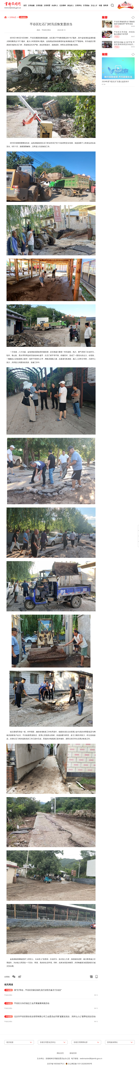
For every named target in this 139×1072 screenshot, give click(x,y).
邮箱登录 (73, 1053)
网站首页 (60, 1053)
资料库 (105, 5)
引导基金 (86, 5)
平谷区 (23, 17)
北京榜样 (62, 5)
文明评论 (78, 5)
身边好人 (70, 5)
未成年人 (55, 5)
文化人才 (94, 5)
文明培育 (47, 5)
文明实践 (39, 5)
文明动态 (12, 17)
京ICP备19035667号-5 (55, 1064)
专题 (100, 5)
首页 (25, 5)
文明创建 (31, 5)
